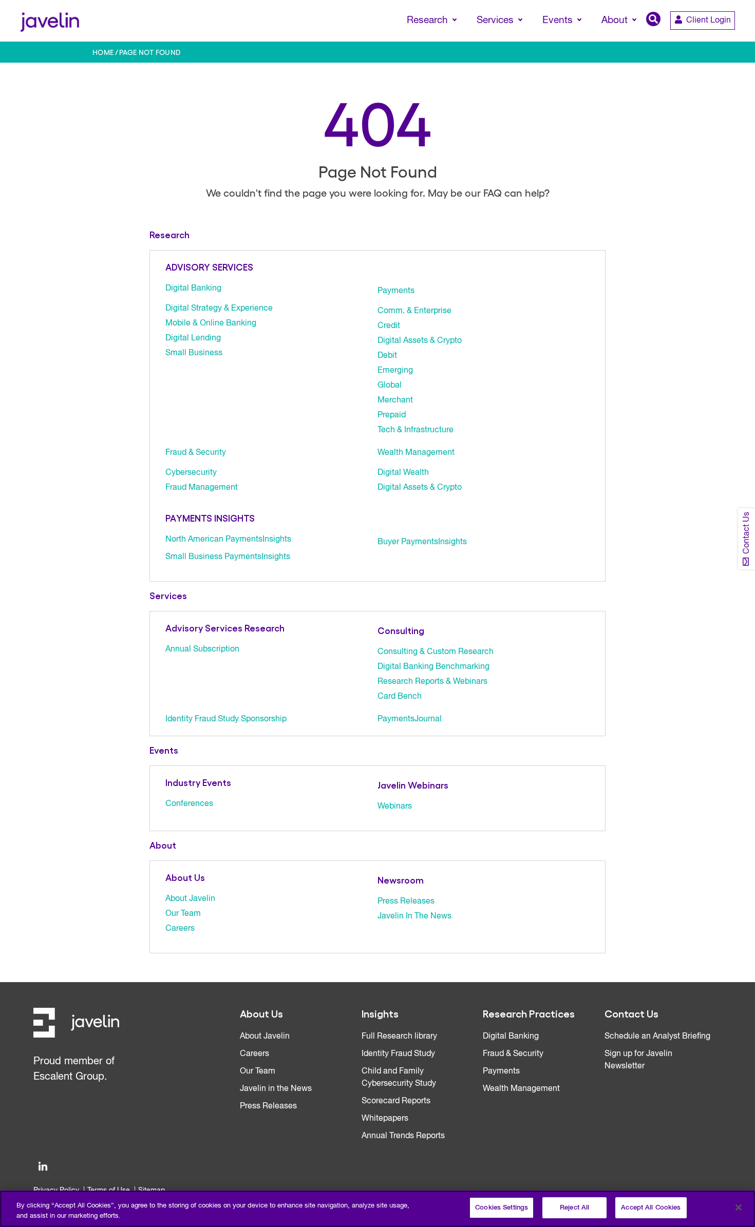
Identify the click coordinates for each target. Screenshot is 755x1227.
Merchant (395, 400)
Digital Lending (193, 338)
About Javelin (190, 899)
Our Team (183, 914)
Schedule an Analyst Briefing (657, 1036)
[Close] (738, 1207)
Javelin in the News (276, 1089)
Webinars (395, 806)
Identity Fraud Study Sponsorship (226, 719)
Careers (180, 929)
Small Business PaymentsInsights (227, 557)
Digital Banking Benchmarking (433, 667)
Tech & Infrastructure (416, 430)
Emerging (395, 371)
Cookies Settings (501, 1207)
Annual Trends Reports (403, 1136)
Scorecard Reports (396, 1101)
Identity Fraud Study (398, 1054)
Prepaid (392, 415)
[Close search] (732, 39)
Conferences (189, 804)
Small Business (193, 353)
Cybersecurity (191, 473)
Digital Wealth (403, 473)
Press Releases (406, 901)
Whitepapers (385, 1119)
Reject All (574, 1207)
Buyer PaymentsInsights (422, 542)
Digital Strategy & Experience (219, 308)
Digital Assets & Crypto (420, 341)
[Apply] (704, 39)
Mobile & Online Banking (210, 323)
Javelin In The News (414, 916)
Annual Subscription (202, 649)
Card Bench (400, 697)
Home (103, 52)
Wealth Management (416, 453)
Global (390, 385)
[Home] (49, 21)
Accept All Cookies (651, 1207)
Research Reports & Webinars (432, 682)
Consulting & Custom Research (436, 652)
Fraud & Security (195, 453)
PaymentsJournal (410, 719)
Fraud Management (201, 488)
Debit (387, 356)
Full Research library (399, 1036)
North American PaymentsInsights (228, 539)
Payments (396, 291)
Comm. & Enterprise (414, 311)
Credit (389, 326)
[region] (377, 1209)
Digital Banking (193, 288)
